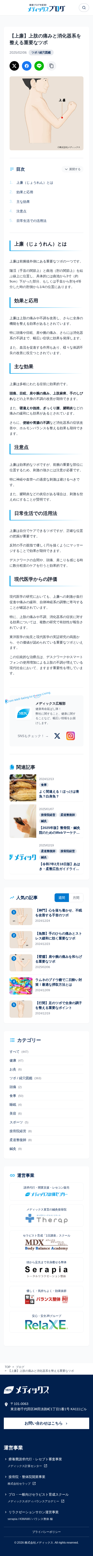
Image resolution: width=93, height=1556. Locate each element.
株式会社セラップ (19, 1483)
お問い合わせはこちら (44, 1423)
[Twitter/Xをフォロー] (57, 736)
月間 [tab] (76, 898)
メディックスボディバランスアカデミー (34, 1501)
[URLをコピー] (51, 66)
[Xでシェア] (14, 66)
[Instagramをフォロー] (70, 736)
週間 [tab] (61, 898)
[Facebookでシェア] (26, 66)
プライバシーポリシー (46, 1532)
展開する (75, 169)
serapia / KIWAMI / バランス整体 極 (30, 1519)
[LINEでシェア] (39, 66)
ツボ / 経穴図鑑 (41, 52)
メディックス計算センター (25, 1466)
